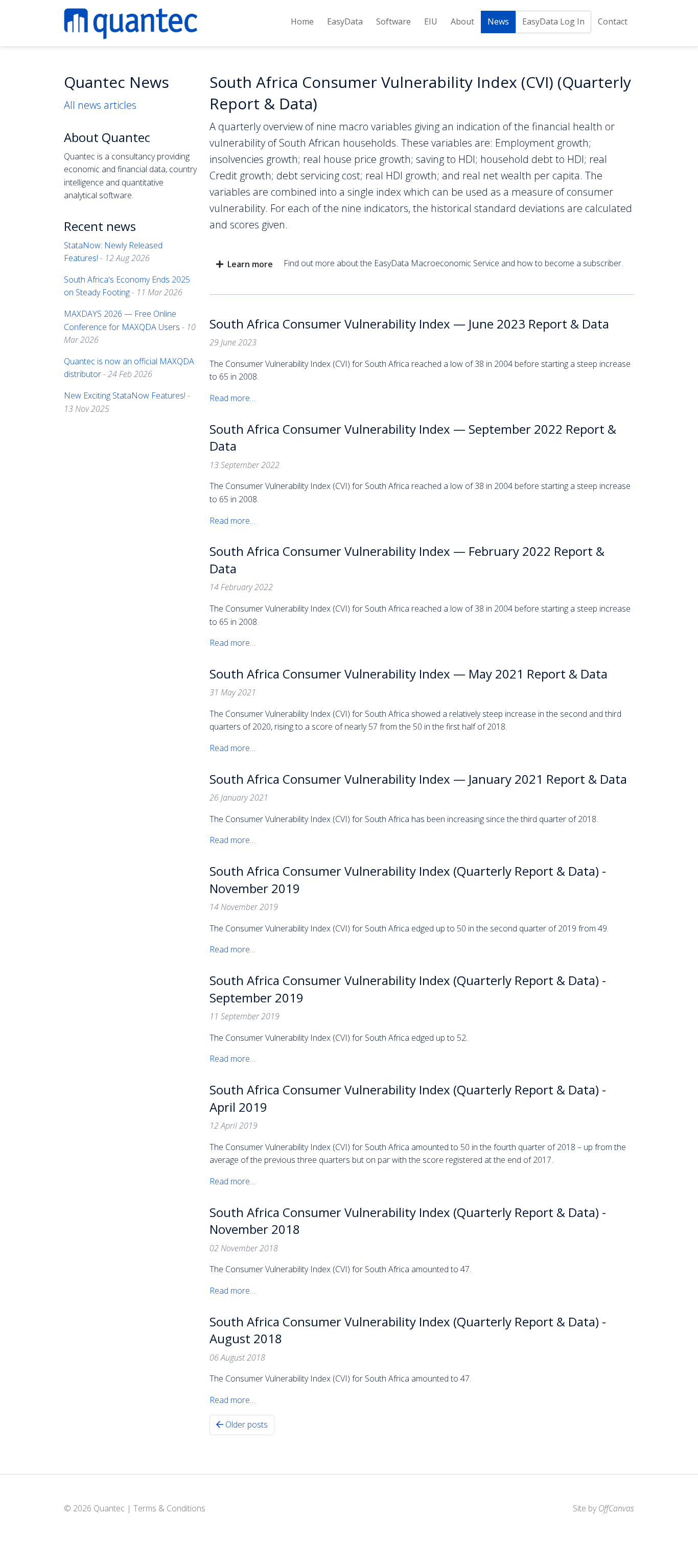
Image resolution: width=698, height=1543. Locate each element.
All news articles (100, 105)
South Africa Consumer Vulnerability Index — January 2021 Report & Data (418, 778)
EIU (430, 21)
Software (393, 21)
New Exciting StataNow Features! (124, 395)
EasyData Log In (553, 21)
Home (302, 21)
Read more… (232, 398)
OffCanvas (616, 1508)
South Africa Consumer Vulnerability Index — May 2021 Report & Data (409, 673)
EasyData (345, 21)
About (462, 21)
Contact (612, 21)
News (498, 21)
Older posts (245, 1424)
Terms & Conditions (169, 1508)
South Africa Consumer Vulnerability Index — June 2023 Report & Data (409, 323)
